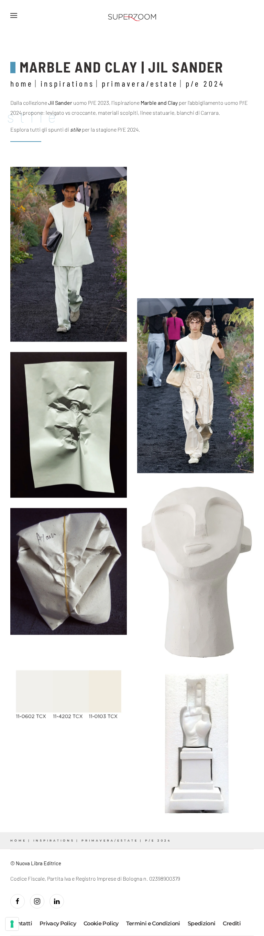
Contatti (21, 923)
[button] (13, 15)
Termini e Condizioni (153, 923)
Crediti (232, 923)
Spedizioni (202, 923)
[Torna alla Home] (132, 15)
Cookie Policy (101, 923)
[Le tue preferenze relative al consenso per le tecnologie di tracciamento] (12, 924)
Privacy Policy (58, 923)
